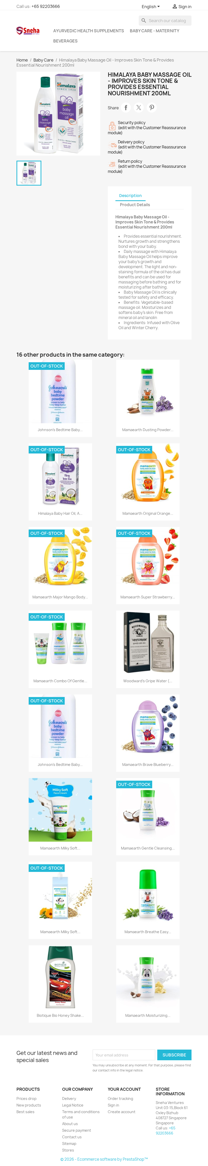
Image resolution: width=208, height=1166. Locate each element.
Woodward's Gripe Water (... (147, 680)
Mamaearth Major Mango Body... (60, 597)
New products (28, 1105)
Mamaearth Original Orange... (148, 513)
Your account (124, 1089)
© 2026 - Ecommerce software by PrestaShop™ (104, 1159)
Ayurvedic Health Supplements (88, 31)
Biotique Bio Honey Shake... (60, 1015)
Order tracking (120, 1098)
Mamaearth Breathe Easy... (148, 931)
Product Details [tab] (135, 204)
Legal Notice (72, 1105)
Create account (121, 1111)
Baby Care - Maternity (154, 31)
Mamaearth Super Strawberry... (147, 597)
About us (70, 1123)
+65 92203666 (45, 6)
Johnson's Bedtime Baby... (60, 429)
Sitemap (69, 1143)
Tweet (139, 107)
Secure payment (76, 1130)
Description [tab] (130, 195)
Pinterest (152, 107)
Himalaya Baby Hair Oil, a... (60, 513)
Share (126, 107)
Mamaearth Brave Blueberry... (148, 764)
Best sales (25, 1111)
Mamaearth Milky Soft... (60, 848)
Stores (68, 1150)
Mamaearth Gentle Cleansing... (148, 848)
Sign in (113, 1105)
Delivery (69, 1098)
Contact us (72, 1136)
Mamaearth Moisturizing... (147, 1015)
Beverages (65, 41)
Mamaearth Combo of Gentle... (60, 680)
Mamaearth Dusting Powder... (148, 429)
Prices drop (26, 1098)
